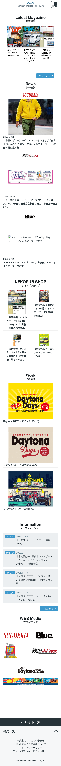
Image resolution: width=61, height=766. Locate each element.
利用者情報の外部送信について (31, 744)
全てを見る (44, 75)
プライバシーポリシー (30, 747)
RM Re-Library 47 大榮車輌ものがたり (46, 54)
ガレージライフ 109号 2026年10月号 (13, 53)
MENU (55, 6)
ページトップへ (33, 722)
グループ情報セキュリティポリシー (30, 751)
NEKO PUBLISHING (31, 4)
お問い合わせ (37, 740)
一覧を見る (48, 608)
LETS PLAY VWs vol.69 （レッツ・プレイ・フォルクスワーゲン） (29, 56)
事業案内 (21, 740)
